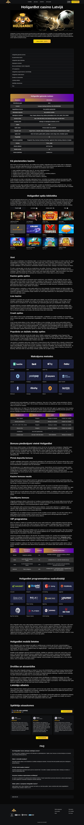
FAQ (13, 86)
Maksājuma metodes (17, 63)
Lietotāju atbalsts (16, 80)
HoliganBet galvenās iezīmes (18, 54)
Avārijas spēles (49, 208)
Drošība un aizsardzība (17, 77)
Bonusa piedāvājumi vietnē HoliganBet (21, 66)
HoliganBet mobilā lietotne (18, 74)
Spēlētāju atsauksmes (17, 83)
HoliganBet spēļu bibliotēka (18, 60)
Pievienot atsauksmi (67, 711)
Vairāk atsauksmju (42, 737)
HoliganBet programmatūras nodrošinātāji (21, 71)
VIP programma (15, 69)
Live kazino (33, 208)
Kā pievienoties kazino (17, 57)
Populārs (17, 208)
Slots (65, 208)
